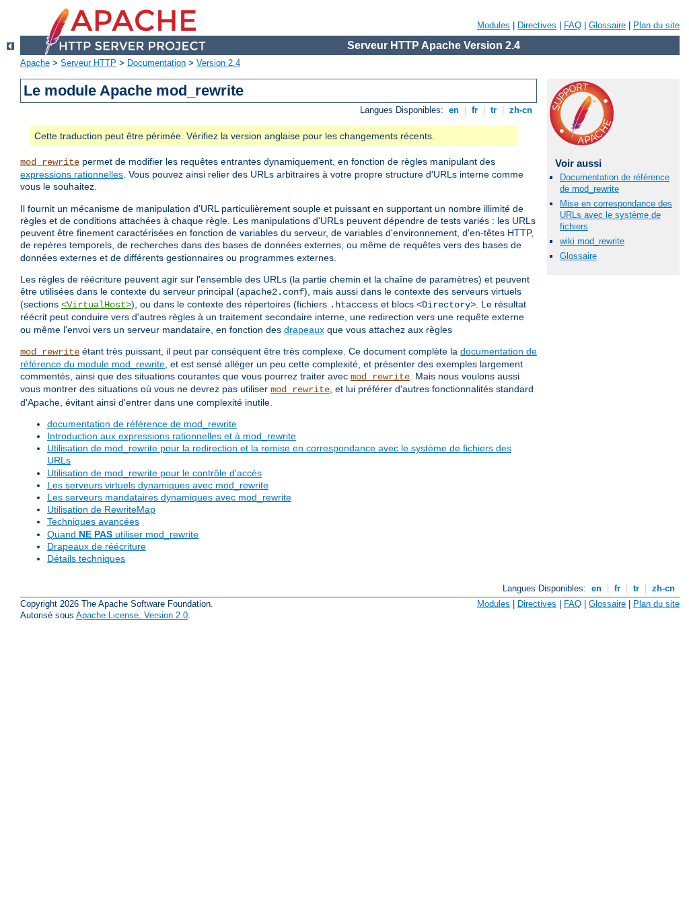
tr (493, 110)
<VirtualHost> (96, 304)
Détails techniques (86, 558)
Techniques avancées (93, 521)
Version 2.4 (218, 63)
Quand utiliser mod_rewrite (122, 534)
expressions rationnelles (71, 174)
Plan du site (656, 25)
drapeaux (304, 329)
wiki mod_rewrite (592, 241)
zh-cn (521, 110)
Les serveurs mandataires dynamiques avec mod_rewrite (169, 497)
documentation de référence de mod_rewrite (142, 423)
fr (474, 110)
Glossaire (607, 25)
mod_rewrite (49, 162)
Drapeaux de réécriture (96, 546)
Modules (493, 25)
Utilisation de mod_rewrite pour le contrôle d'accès (154, 473)
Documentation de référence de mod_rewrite (614, 183)
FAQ (572, 25)
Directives (536, 25)
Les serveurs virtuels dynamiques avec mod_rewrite (157, 485)
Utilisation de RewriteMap (101, 509)
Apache (35, 63)
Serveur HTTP (88, 63)
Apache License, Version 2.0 (132, 615)
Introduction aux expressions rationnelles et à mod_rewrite (171, 436)
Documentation (156, 63)
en (454, 110)
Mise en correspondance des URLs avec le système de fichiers (616, 214)
